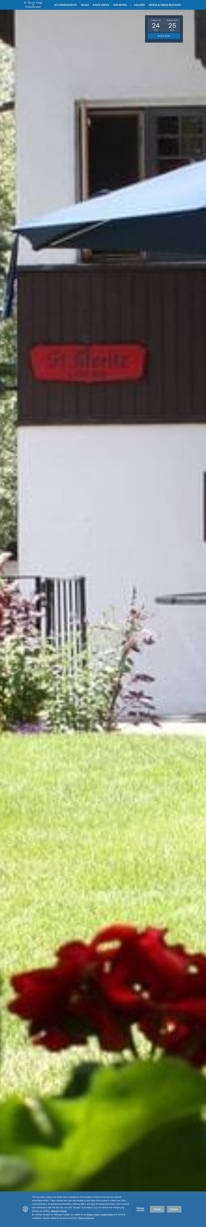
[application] (103, 1209)
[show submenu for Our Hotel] (130, 5)
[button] (156, 25)
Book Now (164, 36)
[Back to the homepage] (33, 5)
